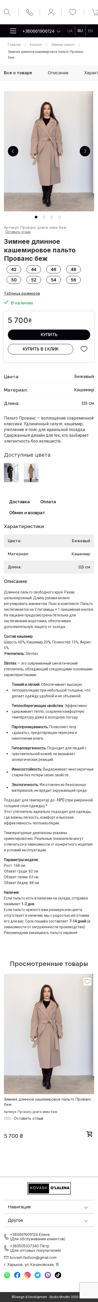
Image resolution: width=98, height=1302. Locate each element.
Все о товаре (18, 72)
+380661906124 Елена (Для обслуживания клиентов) (38, 1236)
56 (73, 279)
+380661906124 (38, 31)
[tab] (36, 217)
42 (13, 269)
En (90, 31)
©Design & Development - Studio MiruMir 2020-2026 (49, 1297)
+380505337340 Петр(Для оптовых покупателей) (35, 1248)
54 (53, 279)
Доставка (19, 501)
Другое (15, 1220)
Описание (58, 72)
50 (14, 279)
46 (53, 269)
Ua (69, 31)
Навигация (19, 1206)
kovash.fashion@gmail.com (33, 1257)
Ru (80, 31)
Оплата (48, 501)
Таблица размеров (22, 293)
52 (33, 279)
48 (73, 269)
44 (33, 269)
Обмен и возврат (27, 512)
